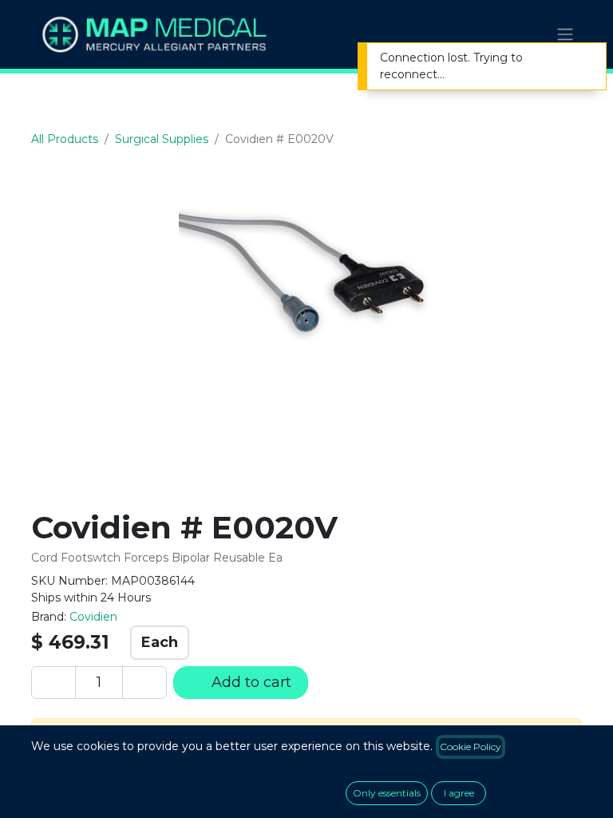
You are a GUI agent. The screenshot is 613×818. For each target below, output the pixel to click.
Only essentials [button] (387, 793)
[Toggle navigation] (565, 35)
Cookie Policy (470, 746)
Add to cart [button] (249, 682)
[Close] (583, 59)
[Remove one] (53, 682)
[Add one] (144, 682)
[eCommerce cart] (526, 34)
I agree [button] (459, 793)
